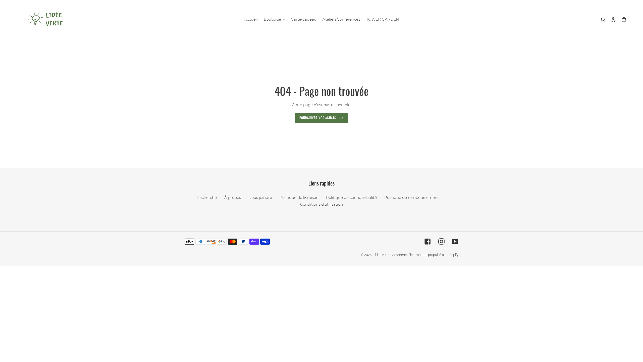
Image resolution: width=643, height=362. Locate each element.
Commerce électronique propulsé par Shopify (424, 255)
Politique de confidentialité (351, 197)
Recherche (207, 197)
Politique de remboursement (411, 197)
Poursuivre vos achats (317, 117)
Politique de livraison (299, 197)
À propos (232, 197)
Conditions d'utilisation (321, 204)
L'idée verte (381, 255)
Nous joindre (260, 197)
